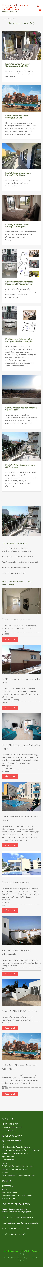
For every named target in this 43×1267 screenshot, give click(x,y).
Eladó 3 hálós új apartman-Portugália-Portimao (18, 174)
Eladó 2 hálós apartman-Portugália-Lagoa (17, 117)
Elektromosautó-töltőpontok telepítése (18, 1176)
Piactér (35, 1258)
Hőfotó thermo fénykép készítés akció (17, 556)
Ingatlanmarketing (9, 1144)
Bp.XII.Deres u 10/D (9, 1130)
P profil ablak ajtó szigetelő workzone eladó (20, 562)
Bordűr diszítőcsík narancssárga (15, 568)
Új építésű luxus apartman (16, 883)
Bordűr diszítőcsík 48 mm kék (14, 573)
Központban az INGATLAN (15, 7)
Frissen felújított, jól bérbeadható (20, 1011)
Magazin (26, 1258)
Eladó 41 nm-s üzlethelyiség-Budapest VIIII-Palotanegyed (18, 340)
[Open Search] (38, 6)
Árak (19, 1258)
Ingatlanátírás (8, 1157)
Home (4, 19)
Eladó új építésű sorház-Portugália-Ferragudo (17, 226)
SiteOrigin (21, 1254)
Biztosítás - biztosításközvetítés (15, 1169)
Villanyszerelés (8, 1160)
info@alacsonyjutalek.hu (12, 1127)
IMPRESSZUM (7, 1186)
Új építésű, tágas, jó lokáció (16, 620)
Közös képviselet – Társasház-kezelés (17, 1196)
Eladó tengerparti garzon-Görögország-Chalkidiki (18, 65)
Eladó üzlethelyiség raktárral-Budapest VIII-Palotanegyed (19, 283)
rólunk (21, 1260)
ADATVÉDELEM (8, 1199)
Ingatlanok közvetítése (11, 1141)
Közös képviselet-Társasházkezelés (16, 1147)
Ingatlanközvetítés (9, 1192)
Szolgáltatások (10, 1258)
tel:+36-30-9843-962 (10, 1124)
